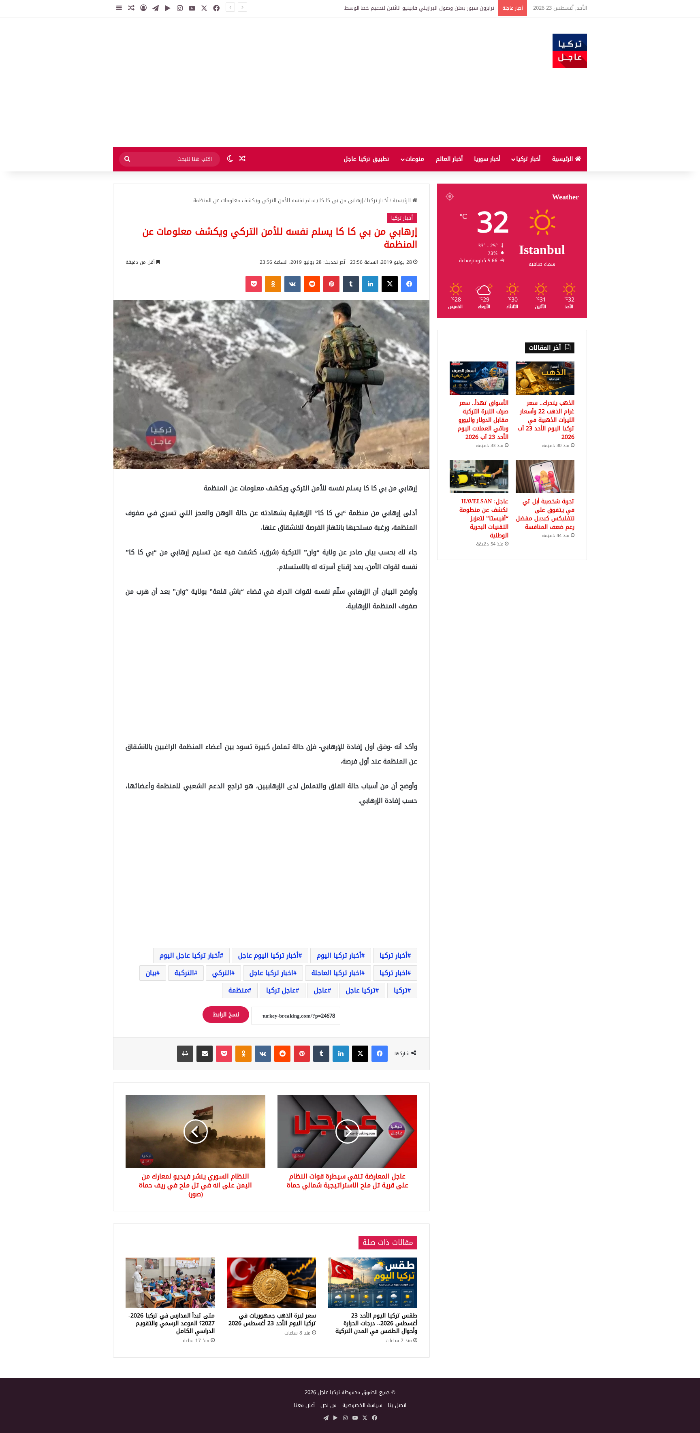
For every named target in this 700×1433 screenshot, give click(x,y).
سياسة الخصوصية (362, 1405)
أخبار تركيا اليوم (339, 955)
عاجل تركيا (281, 990)
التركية (184, 973)
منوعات (414, 159)
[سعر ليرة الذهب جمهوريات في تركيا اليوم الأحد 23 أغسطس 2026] (271, 1283)
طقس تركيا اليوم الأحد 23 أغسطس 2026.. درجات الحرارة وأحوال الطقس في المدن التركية (376, 1323)
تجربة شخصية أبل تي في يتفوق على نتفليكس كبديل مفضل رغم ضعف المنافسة (545, 514)
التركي (221, 973)
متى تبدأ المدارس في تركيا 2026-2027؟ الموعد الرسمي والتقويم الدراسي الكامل (171, 1323)
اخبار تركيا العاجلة (336, 973)
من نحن (328, 1405)
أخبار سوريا (487, 159)
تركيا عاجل (361, 990)
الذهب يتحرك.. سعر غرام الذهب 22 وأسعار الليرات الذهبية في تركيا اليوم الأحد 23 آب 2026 (546, 420)
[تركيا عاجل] (570, 51)
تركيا (401, 990)
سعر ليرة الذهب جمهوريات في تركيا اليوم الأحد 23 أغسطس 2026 (272, 1319)
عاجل (321, 990)
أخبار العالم (449, 159)
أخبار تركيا (528, 159)
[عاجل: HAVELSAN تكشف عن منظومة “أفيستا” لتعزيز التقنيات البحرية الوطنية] (479, 476)
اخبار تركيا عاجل (271, 973)
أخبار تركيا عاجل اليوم (190, 955)
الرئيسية (563, 159)
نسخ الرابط (226, 1014)
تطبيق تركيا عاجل (367, 159)
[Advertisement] (269, 82)
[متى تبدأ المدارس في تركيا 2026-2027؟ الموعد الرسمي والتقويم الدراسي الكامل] (170, 1283)
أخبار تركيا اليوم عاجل (268, 955)
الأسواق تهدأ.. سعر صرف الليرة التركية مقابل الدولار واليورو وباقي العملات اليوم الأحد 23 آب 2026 (483, 420)
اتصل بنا (397, 1405)
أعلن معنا (304, 1405)
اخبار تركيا (394, 973)
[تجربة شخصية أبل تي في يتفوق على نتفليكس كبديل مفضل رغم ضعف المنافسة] (545, 476)
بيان (151, 973)
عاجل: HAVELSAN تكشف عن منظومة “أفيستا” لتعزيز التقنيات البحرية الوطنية (483, 518)
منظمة (238, 990)
